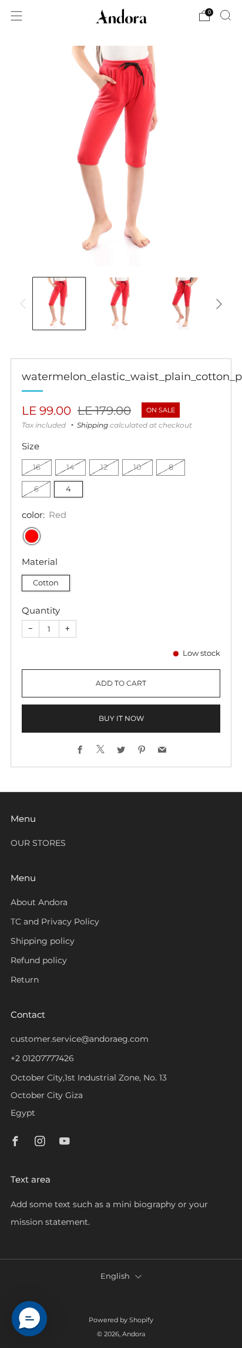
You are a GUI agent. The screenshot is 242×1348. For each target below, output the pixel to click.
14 (70, 467)
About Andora (39, 902)
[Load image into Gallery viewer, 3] (183, 303)
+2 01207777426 (42, 1058)
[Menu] (16, 16)
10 (137, 467)
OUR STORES (38, 843)
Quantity (41, 610)
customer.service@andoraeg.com (80, 1039)
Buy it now (121, 718)
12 (103, 467)
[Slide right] (217, 304)
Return (25, 979)
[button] (29, 1318)
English (115, 1276)
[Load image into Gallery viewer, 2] (120, 303)
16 (37, 467)
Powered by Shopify (121, 1320)
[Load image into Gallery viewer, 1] (59, 303)
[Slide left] (25, 304)
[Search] (225, 15)
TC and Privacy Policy (55, 921)
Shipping (92, 425)
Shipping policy (43, 941)
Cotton (46, 582)
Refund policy (39, 960)
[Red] (31, 536)
